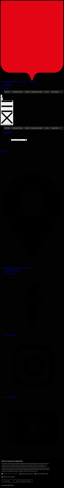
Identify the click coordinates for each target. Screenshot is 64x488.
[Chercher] (1, 96)
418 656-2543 (10, 269)
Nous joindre (7, 85)
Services (47, 91)
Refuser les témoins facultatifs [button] (23, 481)
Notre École (7, 91)
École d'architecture (5, 88)
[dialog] (32, 473)
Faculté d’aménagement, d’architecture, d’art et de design (23, 81)
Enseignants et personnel (36, 91)
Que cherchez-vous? (6, 140)
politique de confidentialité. (31, 471)
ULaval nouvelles (8, 84)
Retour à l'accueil (5, 150)
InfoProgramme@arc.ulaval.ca (13, 270)
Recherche (27, 91)
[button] (8, 485)
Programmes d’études (17, 91)
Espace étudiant (55, 91)
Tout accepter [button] (6, 481)
